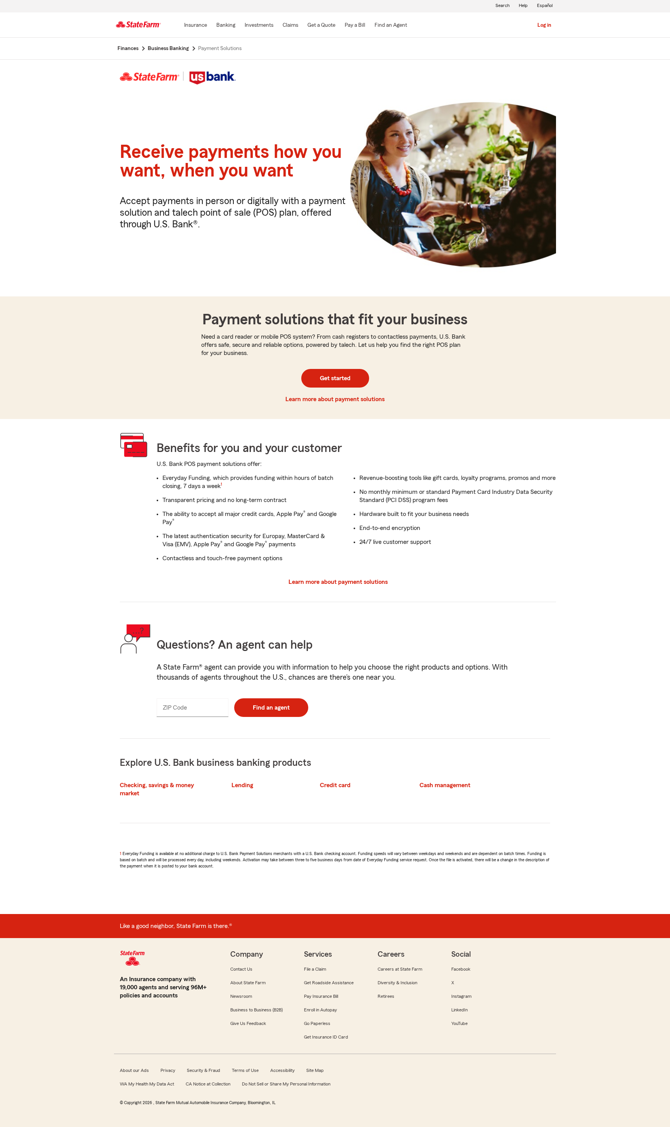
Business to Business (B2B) (256, 1010)
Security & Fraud (203, 1070)
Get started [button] (335, 378)
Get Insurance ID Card (326, 1037)
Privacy (168, 1070)
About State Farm (248, 982)
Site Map (315, 1070)
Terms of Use (245, 1070)
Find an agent (271, 708)
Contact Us (241, 969)
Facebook (460, 969)
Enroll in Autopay (320, 1010)
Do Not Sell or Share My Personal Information (286, 1084)
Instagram (461, 996)
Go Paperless (317, 1023)
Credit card (335, 785)
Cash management (445, 785)
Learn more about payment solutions (335, 399)
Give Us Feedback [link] (248, 1023)
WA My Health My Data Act (147, 1084)
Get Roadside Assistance (329, 982)
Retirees (386, 996)
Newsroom (241, 996)
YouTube (459, 1023)
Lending (242, 785)
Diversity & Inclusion (397, 982)
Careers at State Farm (400, 969)
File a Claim (315, 969)
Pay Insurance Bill (321, 996)
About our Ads (134, 1070)
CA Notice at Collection (208, 1084)
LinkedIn (459, 1010)
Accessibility (282, 1070)
